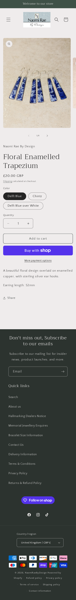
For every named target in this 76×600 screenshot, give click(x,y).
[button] (8, 19)
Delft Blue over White (23, 205)
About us (14, 406)
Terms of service (29, 584)
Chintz (37, 196)
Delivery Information (22, 454)
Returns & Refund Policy (25, 483)
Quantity (8, 215)
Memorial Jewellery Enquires (28, 425)
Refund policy (34, 578)
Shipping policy (51, 584)
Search (13, 397)
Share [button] (11, 298)
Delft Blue (15, 196)
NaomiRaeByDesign (36, 573)
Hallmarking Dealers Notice (27, 416)
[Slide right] (47, 135)
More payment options (38, 260)
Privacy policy (54, 578)
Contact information (40, 591)
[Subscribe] (62, 372)
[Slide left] (28, 135)
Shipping (7, 181)
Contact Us (16, 445)
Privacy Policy (17, 473)
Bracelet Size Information (25, 435)
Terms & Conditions (21, 464)
